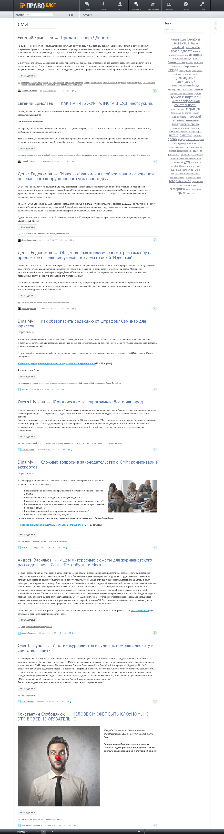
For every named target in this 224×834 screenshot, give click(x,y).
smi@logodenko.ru (140, 610)
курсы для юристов (69, 383)
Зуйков (197, 93)
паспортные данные (39, 82)
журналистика (31, 155)
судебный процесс (49, 155)
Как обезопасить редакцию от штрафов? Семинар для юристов (82, 323)
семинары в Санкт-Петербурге (108, 383)
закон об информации (37, 84)
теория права (177, 177)
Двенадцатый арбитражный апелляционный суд (185, 81)
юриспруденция (193, 189)
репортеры (62, 155)
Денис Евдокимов (35, 174)
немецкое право (181, 128)
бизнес (189, 63)
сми (22, 155)
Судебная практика (189, 166)
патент (173, 135)
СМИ (58, 84)
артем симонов (44, 819)
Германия (191, 66)
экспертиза (177, 189)
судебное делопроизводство (130, 82)
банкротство (176, 62)
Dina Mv (25, 321)
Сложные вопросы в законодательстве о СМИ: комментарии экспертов (87, 464)
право (27, 541)
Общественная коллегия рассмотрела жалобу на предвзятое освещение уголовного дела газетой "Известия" (85, 255)
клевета (28, 819)
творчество (84, 443)
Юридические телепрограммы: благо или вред (98, 402)
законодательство (38, 541)
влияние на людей (63, 443)
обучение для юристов (50, 383)
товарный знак (180, 181)
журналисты (31, 695)
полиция (197, 135)
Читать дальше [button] (27, 75)
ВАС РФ (198, 62)
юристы (190, 193)
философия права (187, 185)
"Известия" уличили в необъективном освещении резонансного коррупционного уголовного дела (86, 176)
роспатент (173, 154)
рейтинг (193, 143)
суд (39, 155)
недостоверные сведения (58, 302)
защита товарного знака (181, 93)
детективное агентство (120, 155)
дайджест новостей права (185, 74)
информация (66, 84)
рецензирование (177, 147)
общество (80, 155)
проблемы (89, 155)
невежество (57, 819)
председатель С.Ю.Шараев (191, 139)
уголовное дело (62, 234)
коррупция (192, 109)
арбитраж (195, 54)
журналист (63, 541)
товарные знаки (193, 177)
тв (77, 443)
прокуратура (181, 143)
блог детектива (143, 155)
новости (71, 155)
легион (133, 155)
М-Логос (186, 113)
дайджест (197, 70)
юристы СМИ (88, 383)
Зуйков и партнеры (185, 97)
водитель (177, 66)
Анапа (196, 51)
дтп (184, 90)
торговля (51, 84)
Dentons (194, 39)
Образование (26, 332)
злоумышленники (56, 82)
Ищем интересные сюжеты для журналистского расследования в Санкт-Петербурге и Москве (85, 562)
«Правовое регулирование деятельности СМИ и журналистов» (51, 525)
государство (185, 70)
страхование (177, 162)
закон (49, 541)
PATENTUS (181, 43)
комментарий (31, 443)
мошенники (26, 82)
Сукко (197, 170)
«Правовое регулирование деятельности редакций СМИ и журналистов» (56, 363)
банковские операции (74, 82)
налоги (196, 113)
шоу (53, 443)
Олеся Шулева (31, 402)
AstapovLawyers (178, 40)
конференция (177, 109)
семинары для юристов (31, 383)
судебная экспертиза (182, 169)
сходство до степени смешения (185, 174)
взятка (52, 234)
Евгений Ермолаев (35, 37)
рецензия (197, 151)
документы (77, 84)
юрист (55, 541)
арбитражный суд (182, 58)
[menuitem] (71, 14)
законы (87, 82)
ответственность (110, 82)
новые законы (96, 82)
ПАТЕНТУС (186, 135)
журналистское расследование (39, 627)
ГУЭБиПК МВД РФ (28, 234)
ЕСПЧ (190, 90)
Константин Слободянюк (41, 714)
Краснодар (176, 113)
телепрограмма (44, 443)
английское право (178, 55)
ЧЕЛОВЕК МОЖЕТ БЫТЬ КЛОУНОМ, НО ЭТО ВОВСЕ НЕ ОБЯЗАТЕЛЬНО (83, 716)
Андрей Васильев (34, 560)
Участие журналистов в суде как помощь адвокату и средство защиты (86, 648)
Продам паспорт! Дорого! (86, 37)
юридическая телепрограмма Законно (106, 443)
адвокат (106, 155)
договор (171, 90)
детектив (98, 155)
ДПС (179, 90)
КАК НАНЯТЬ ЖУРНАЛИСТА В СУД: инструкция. (107, 103)
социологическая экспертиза (185, 158)
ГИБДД (173, 70)
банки (195, 59)
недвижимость (178, 116)
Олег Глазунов (31, 645)
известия (41, 234)
